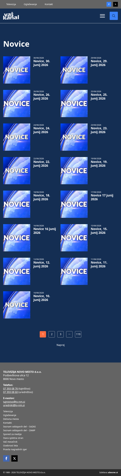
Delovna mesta (11, 419)
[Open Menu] (102, 15)
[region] (41, 451)
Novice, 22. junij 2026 (41, 163)
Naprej (61, 345)
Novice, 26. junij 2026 (41, 96)
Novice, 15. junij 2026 (99, 231)
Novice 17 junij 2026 (102, 197)
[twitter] (115, 4)
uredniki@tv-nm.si (14, 405)
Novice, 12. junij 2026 (41, 264)
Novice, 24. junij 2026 (41, 130)
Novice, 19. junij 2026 (99, 163)
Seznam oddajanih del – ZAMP (19, 430)
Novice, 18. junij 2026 (41, 197)
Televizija (11, 4)
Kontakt (49, 4)
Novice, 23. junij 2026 (99, 130)
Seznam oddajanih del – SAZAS (19, 427)
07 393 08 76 (10, 388)
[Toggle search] (114, 16)
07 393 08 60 (10, 392)
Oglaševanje (30, 4)
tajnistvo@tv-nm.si (14, 401)
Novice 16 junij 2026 (44, 231)
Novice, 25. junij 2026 (99, 96)
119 (78, 334)
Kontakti (7, 423)
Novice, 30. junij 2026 (41, 63)
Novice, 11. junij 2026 (99, 264)
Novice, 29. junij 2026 (99, 63)
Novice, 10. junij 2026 (41, 298)
